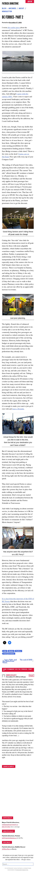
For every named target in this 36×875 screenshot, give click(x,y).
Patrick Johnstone (10, 3)
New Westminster (22, 870)
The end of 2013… (27, 660)
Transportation (9, 653)
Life (5, 651)
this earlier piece (13, 27)
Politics (18, 651)
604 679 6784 (6, 827)
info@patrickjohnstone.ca (9, 838)
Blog (4, 9)
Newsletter (7, 12)
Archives (12, 9)
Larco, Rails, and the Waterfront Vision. (9, 661)
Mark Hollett (11, 675)
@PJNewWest (6, 849)
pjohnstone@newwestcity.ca (10, 824)
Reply (31, 675)
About (21, 9)
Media (11, 651)
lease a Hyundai (18, 409)
